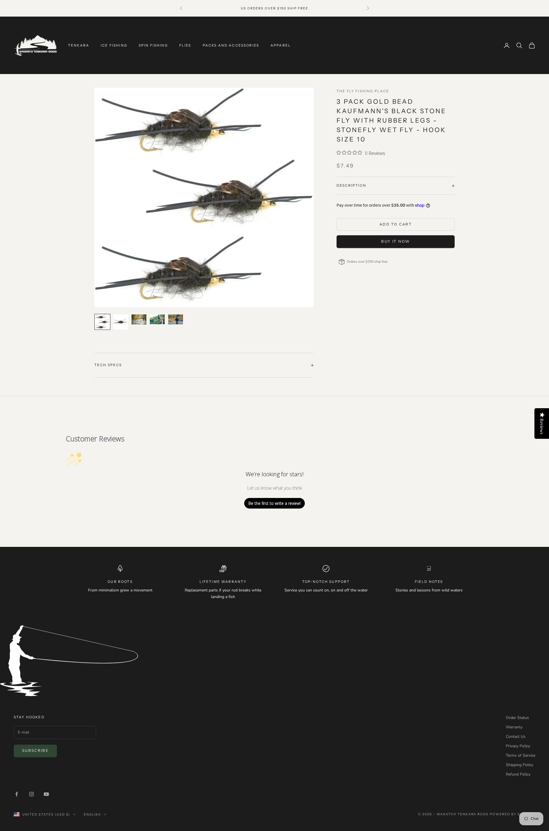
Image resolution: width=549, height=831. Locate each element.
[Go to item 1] (102, 322)
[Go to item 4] (157, 319)
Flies (185, 45)
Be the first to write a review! (274, 503)
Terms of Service (520, 755)
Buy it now (395, 241)
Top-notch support (326, 581)
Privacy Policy (518, 746)
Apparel (280, 45)
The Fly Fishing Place (363, 91)
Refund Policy (518, 774)
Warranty (514, 727)
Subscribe (35, 750)
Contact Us (516, 736)
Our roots (120, 581)
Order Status (517, 717)
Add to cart (395, 224)
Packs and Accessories (231, 45)
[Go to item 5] (176, 319)
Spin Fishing (153, 45)
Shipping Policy (519, 765)
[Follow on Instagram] (31, 794)
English (92, 814)
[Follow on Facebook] (16, 794)
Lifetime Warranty (223, 581)
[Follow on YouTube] (46, 794)
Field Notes (429, 581)
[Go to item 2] (121, 322)
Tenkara (78, 45)
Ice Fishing (114, 45)
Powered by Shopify (512, 814)
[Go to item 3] (139, 319)
